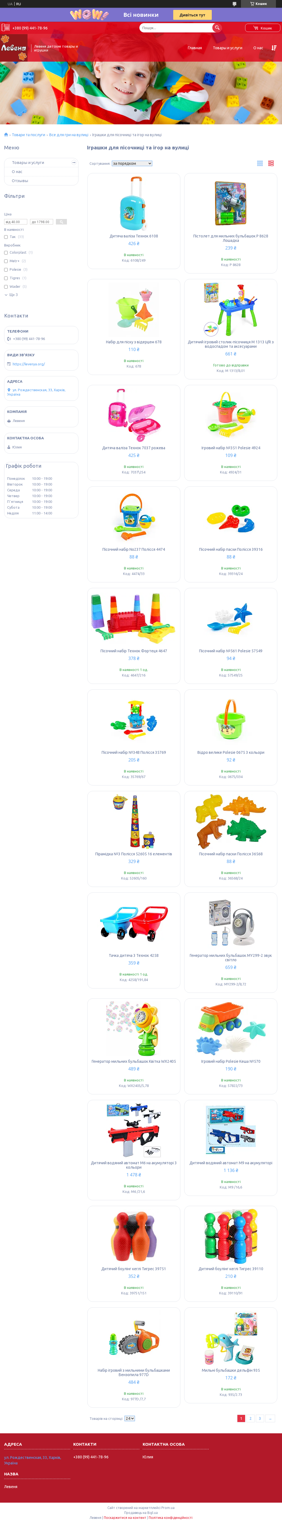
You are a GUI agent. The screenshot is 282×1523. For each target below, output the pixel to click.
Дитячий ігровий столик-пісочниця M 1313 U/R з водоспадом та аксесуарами (231, 344)
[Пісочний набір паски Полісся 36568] (230, 821)
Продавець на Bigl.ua (141, 1512)
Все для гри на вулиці (68, 135)
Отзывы (20, 180)
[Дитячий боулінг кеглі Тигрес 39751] (133, 1236)
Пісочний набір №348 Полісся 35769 (134, 752)
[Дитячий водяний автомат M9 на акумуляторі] (230, 1130)
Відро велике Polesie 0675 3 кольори (230, 752)
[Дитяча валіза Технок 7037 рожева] (133, 415)
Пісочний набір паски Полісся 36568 (231, 854)
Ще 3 (13, 295)
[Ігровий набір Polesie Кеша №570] (230, 1028)
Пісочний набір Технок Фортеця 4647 (134, 651)
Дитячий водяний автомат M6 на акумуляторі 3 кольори (134, 1165)
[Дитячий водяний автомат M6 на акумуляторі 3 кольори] (133, 1130)
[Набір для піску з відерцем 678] (133, 309)
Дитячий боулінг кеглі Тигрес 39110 (231, 1269)
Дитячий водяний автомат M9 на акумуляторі (230, 1163)
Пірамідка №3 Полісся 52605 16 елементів (133, 854)
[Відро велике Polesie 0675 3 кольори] (230, 719)
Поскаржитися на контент (125, 1517)
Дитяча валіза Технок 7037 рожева (133, 448)
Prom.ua (168, 1508)
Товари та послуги (28, 135)
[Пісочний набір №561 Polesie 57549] (230, 618)
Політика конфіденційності (170, 1517)
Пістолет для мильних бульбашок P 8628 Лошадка (230, 238)
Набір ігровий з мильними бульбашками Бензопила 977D (134, 1372)
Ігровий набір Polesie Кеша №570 (231, 1061)
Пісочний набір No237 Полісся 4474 (133, 549)
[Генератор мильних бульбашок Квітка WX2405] (133, 1028)
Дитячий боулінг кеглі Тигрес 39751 (133, 1269)
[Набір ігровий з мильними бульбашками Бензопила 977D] (133, 1337)
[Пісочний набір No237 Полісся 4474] (133, 516)
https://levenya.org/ (29, 364)
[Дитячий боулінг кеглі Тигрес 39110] (230, 1236)
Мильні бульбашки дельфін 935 (231, 1370)
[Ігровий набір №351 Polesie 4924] (230, 415)
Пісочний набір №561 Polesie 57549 (230, 651)
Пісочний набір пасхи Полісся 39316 (231, 549)
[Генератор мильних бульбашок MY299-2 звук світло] (230, 922)
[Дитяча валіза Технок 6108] (133, 203)
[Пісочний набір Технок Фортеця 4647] (133, 618)
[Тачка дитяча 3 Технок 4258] (133, 922)
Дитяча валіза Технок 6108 (134, 236)
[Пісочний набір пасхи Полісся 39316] (230, 516)
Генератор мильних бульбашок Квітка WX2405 (134, 1061)
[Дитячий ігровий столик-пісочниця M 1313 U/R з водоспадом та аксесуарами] (230, 309)
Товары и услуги (227, 48)
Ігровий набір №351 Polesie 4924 (231, 448)
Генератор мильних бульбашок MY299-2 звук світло (231, 957)
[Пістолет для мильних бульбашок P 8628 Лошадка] (230, 203)
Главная (195, 48)
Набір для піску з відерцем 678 (134, 342)
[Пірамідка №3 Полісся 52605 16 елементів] (133, 821)
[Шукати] (217, 27)
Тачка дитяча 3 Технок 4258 (134, 955)
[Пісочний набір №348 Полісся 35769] (133, 719)
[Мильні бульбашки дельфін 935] (230, 1337)
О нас (258, 48)
